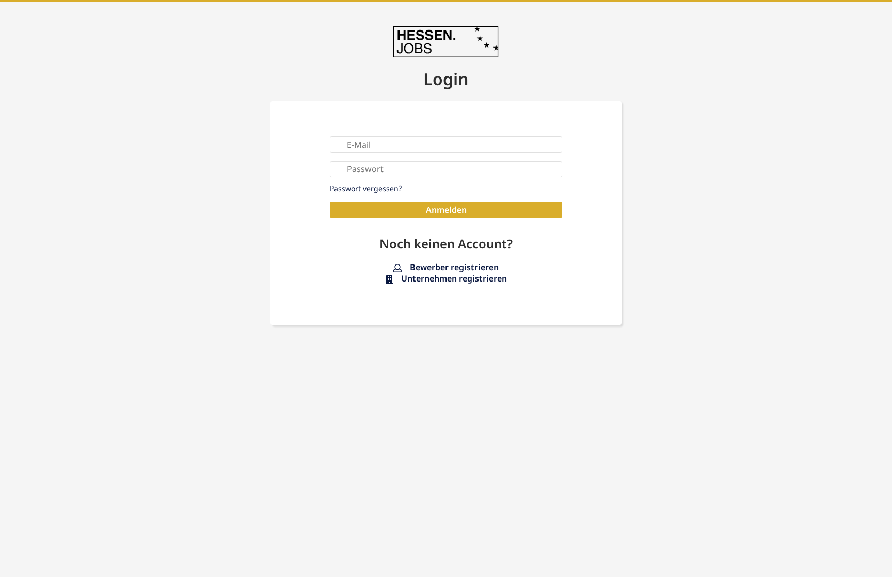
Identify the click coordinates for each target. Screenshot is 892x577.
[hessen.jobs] (446, 41)
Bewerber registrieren (453, 267)
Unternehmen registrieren (453, 278)
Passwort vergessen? (366, 188)
